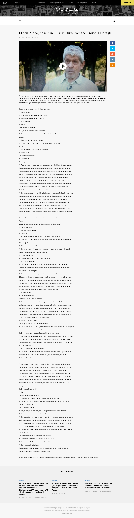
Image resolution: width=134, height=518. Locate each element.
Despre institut (42, 2)
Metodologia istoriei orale (57, 2)
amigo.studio (69, 513)
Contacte (93, 2)
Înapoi (24, 21)
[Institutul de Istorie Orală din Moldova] (5, 3)
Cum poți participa (82, 2)
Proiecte (70, 2)
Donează (127, 3)
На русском (17, 2)
